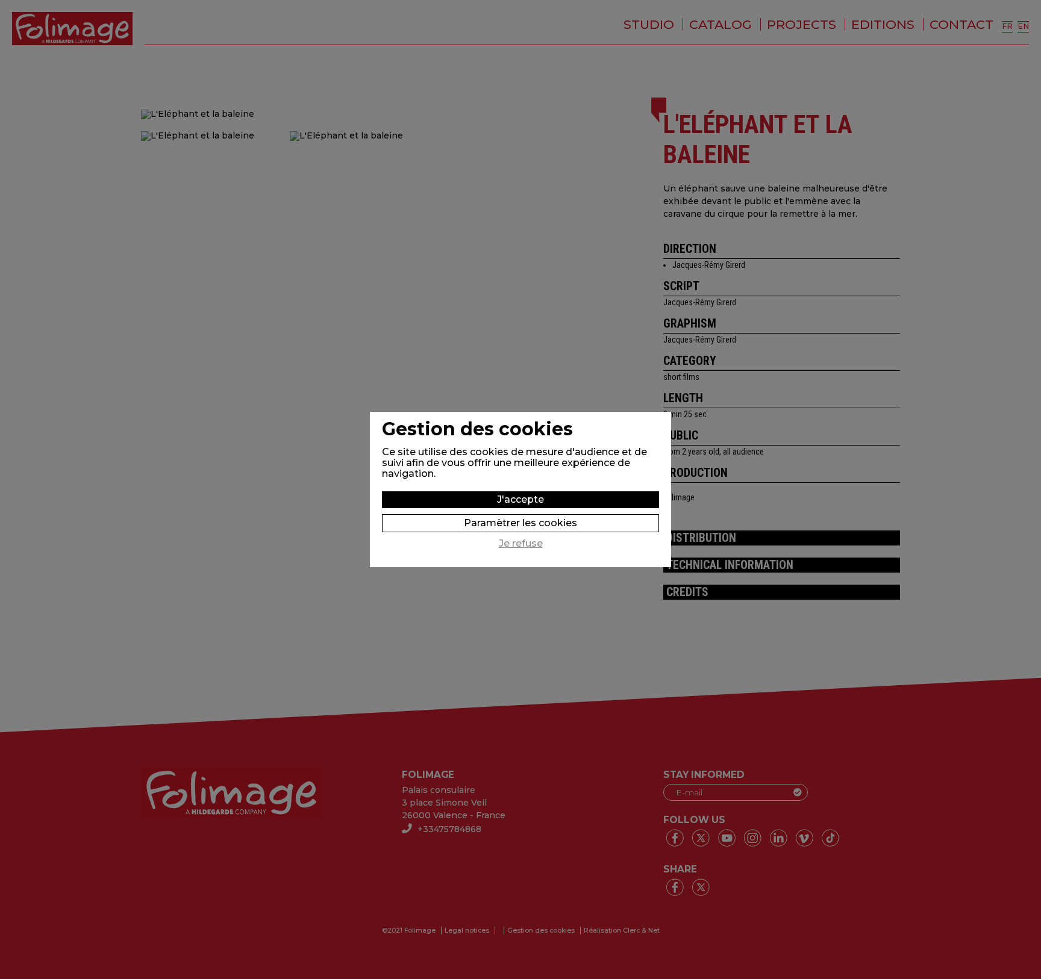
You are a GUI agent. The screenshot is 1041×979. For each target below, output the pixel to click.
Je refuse (521, 543)
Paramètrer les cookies (520, 523)
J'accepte (520, 499)
